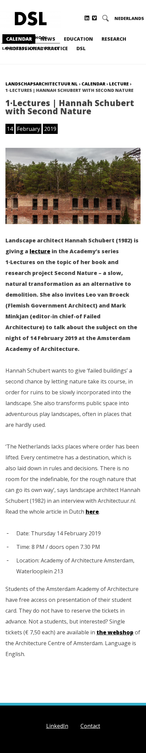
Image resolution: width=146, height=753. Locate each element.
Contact (90, 726)
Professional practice (37, 48)
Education (78, 39)
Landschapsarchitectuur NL (41, 84)
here (92, 511)
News (47, 39)
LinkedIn (57, 726)
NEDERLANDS (129, 18)
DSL (81, 48)
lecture (119, 84)
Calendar (19, 39)
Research (114, 39)
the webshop (114, 632)
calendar (93, 84)
